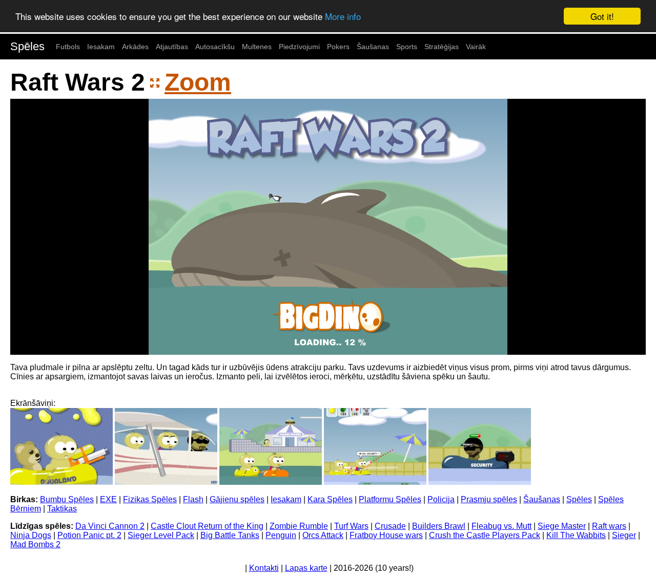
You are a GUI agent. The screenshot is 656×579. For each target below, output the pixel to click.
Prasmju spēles (489, 499)
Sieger (624, 535)
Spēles (27, 46)
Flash (193, 499)
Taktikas (62, 508)
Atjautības (172, 46)
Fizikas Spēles (150, 499)
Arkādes (135, 46)
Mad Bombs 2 (35, 544)
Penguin (280, 535)
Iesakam (101, 46)
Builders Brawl (438, 526)
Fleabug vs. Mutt (501, 526)
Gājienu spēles (237, 499)
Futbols (68, 46)
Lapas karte (306, 568)
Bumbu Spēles (67, 499)
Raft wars (609, 526)
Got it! (602, 16)
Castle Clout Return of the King (207, 526)
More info (343, 16)
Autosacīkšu (215, 46)
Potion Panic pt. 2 (89, 535)
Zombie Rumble (299, 526)
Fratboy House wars (386, 535)
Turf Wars (351, 526)
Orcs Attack (322, 535)
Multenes (257, 46)
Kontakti (264, 568)
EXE (108, 499)
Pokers (338, 46)
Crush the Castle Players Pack (484, 535)
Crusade (390, 526)
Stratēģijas (441, 46)
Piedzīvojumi (299, 46)
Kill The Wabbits (576, 535)
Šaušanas (373, 46)
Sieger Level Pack (161, 535)
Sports (406, 46)
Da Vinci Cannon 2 (110, 526)
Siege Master (562, 526)
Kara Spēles (330, 499)
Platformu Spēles (390, 499)
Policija (441, 499)
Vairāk (476, 46)
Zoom (198, 82)
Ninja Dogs (30, 535)
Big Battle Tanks (229, 535)
